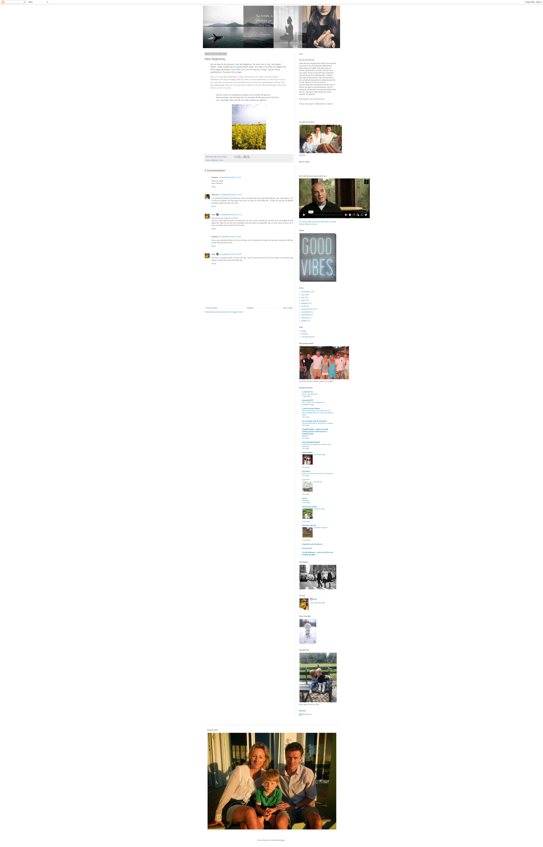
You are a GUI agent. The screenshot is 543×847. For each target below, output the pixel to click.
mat (302, 298)
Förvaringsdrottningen (311, 442)
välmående (214, 160)
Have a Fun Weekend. (309, 394)
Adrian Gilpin (304, 224)
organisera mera (307, 309)
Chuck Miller (236, 69)
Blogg (303, 331)
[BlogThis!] (239, 156)
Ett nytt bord (318, 482)
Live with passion (307, 337)
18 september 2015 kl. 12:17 (231, 215)
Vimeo (314, 224)
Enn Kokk (306, 471)
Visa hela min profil (317, 603)
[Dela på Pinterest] (248, 156)
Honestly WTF (307, 400)
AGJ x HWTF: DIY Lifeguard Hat (313, 402)
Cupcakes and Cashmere (312, 544)
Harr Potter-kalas (320, 454)
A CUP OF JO (307, 392)
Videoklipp (305, 500)
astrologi (304, 318)
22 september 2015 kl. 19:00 (231, 254)
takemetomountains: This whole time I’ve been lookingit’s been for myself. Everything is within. (317, 413)
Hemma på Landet (309, 507)
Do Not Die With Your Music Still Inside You (315, 222)
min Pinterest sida (317, 99)
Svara (213, 187)
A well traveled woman (311, 408)
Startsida (250, 308)
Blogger (282, 840)
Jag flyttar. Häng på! (320, 527)
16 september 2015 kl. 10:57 (231, 195)
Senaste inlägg (211, 308)
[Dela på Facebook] (245, 156)
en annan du (307, 548)
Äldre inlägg (287, 308)
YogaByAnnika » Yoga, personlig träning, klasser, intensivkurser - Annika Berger (315, 431)
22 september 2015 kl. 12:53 (230, 237)
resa (303, 295)
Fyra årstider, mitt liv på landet (314, 421)
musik (303, 306)
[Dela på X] (242, 156)
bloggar (304, 321)
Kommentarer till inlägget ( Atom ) (231, 312)
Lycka (304, 498)
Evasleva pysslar (309, 525)
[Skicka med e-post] (235, 156)
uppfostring (305, 315)
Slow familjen (307, 452)
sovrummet (305, 312)
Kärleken (305, 436)
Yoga (221, 160)
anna (213, 215)
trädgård (304, 303)
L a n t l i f (306, 480)
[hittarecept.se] (305, 714)
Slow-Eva (215, 195)
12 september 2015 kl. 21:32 (230, 177)
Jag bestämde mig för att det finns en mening (317, 423)
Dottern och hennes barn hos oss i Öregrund (317, 473)
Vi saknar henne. (319, 509)
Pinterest (304, 334)
